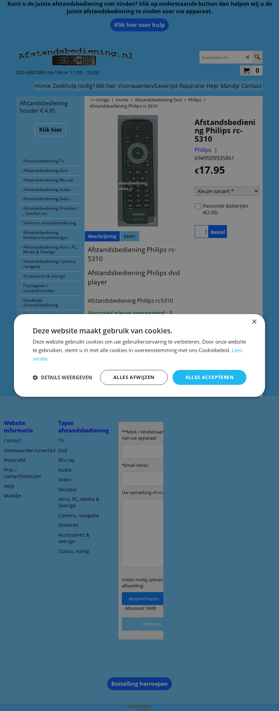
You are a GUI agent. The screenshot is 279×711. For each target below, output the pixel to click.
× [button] (254, 322)
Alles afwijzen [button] (133, 377)
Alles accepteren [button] (209, 377)
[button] (62, 377)
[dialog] (139, 355)
